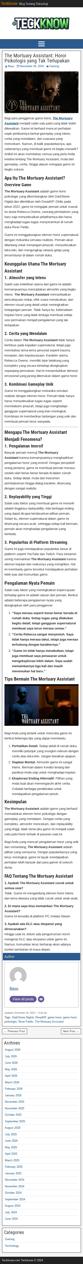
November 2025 (14, 1108)
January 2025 (13, 1173)
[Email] (41, 999)
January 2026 (13, 1095)
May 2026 (11, 1069)
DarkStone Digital (23, 1017)
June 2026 (11, 1062)
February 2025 (14, 1166)
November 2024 (14, 1186)
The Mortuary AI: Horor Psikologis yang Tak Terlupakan (37, 58)
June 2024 (11, 1218)
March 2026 (12, 1082)
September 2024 (15, 1199)
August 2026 (12, 1049)
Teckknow (9, 3)
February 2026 (14, 1088)
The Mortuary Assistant (49, 1021)
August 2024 (12, 1205)
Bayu (11, 66)
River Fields (26, 1021)
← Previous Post (14, 1031)
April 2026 (11, 1075)
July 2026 (11, 1056)
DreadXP (40, 1017)
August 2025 (12, 1127)
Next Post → (71, 1031)
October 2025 (13, 1114)
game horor (54, 1017)
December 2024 (14, 1179)
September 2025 (15, 1121)
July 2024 (11, 1212)
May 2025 (11, 1147)
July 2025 (11, 1134)
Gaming (54, 66)
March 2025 (12, 1160)
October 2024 (13, 1192)
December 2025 (14, 1101)
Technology (12, 1245)
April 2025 (11, 1153)
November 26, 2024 (32, 66)
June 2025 (11, 1140)
